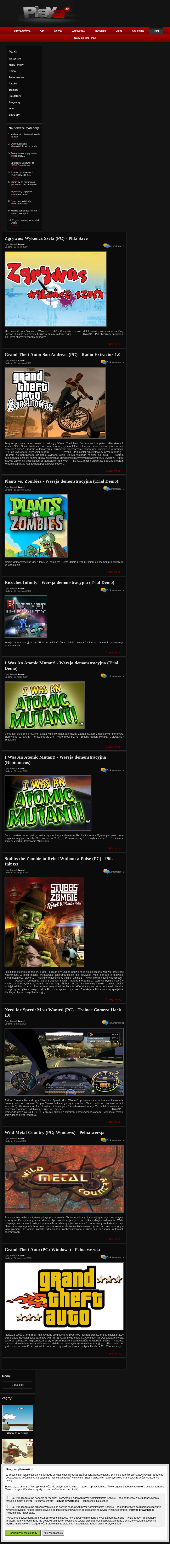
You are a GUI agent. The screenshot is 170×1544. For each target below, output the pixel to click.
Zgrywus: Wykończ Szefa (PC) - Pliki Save (46, 238)
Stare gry (14, 114)
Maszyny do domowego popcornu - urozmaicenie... (24, 183)
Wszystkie (15, 58)
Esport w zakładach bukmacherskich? (21, 202)
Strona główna (22, 30)
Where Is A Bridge (17, 1433)
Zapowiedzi (78, 30)
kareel (21, 244)
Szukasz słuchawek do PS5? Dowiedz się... (22, 164)
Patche (13, 83)
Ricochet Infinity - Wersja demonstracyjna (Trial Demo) (59, 582)
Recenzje (100, 30)
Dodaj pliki (18, 1384)
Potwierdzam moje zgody (23, 1533)
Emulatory (15, 96)
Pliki (156, 30)
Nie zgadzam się (53, 1533)
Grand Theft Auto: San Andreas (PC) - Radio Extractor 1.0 (62, 354)
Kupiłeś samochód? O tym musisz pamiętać (24, 211)
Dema (12, 71)
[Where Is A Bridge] (17, 1430)
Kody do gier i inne (85, 38)
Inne (11, 108)
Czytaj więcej (113, 344)
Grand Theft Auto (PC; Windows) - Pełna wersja (52, 1249)
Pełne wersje (16, 77)
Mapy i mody (16, 64)
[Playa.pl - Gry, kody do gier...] (50, 23)
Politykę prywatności (67, 1500)
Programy (15, 102)
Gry (42, 30)
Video (119, 30)
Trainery (13, 89)
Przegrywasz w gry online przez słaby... (24, 154)
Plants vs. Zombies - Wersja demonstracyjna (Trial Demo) (61, 481)
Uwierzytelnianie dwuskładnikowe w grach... (25, 144)
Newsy (58, 30)
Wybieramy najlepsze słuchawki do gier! (21, 192)
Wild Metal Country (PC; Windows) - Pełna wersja (54, 1132)
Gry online (138, 30)
